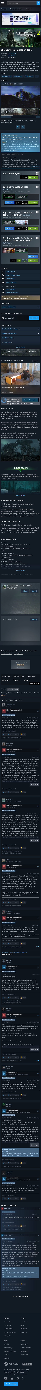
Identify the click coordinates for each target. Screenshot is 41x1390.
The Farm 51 (12, 53)
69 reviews (9, 745)
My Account (25, 1354)
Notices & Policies (10, 1351)
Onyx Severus (10, 704)
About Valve (24, 1322)
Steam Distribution (10, 1332)
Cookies (6, 1354)
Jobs (22, 1325)
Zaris (7, 859)
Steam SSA (7, 1325)
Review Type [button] (6, 676)
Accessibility (8, 1347)
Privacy (6, 1344)
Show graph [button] (33, 683)
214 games (9, 801)
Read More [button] (34, 784)
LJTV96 (8, 960)
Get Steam (24, 1344)
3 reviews (8, 1106)
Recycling (24, 1332)
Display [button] (26, 680)
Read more (35, 167)
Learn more (15, 150)
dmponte (9, 1172)
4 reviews (8, 1174)
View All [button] (36, 361)
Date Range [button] (5, 680)
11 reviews (17, 913)
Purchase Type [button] (19, 676)
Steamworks (8, 1329)
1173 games (9, 861)
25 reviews (18, 801)
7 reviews (8, 1068)
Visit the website (7, 338)
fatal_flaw (9, 743)
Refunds (6, 1358)
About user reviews (6, 654)
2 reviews (8, 962)
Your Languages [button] (12, 689)
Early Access (6, 76)
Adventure (17, 76)
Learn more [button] (34, 318)
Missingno (9, 1066)
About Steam (8, 1322)
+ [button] (36, 76)
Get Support (24, 1351)
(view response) (7, 954)
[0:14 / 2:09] (20, 97)
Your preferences (18, 654)
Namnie (8, 1104)
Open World (29, 76)
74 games (9, 913)
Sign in (3, 120)
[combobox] (22, 3)
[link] (21, 203)
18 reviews (9, 706)
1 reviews (8, 1010)
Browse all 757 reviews (20, 1296)
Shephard (9, 911)
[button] (4, 8)
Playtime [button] (16, 680)
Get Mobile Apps (11, 1384)
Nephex (8, 1008)
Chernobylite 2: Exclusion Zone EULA (14, 298)
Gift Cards (7, 1335)
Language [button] (31, 676)
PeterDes (9, 799)
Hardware (24, 1329)
